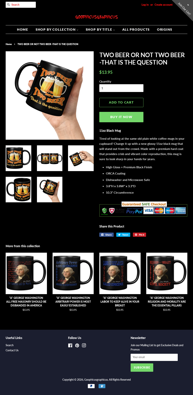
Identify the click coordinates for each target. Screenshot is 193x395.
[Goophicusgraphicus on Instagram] (84, 346)
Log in (145, 4)
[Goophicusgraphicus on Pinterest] (77, 346)
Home (9, 44)
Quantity (105, 81)
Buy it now (121, 117)
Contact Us (12, 350)
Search (10, 345)
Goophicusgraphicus (96, 379)
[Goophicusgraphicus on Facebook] (70, 346)
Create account (163, 4)
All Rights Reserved (120, 379)
